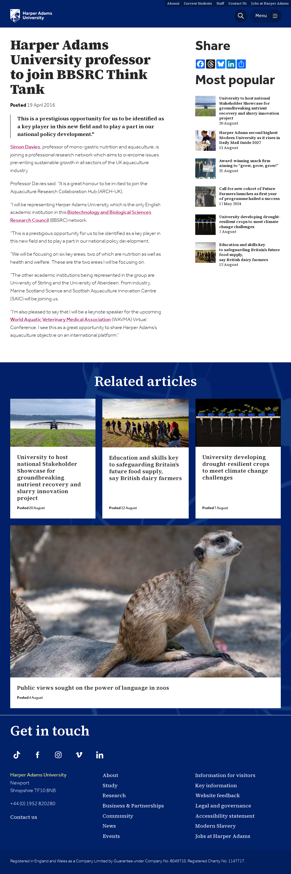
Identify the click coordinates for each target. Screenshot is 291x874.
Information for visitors (225, 775)
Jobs (270, 3)
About (110, 775)
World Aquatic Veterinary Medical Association (60, 320)
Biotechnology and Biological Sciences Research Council (80, 216)
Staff (220, 3)
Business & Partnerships (133, 805)
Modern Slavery (215, 825)
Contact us (23, 817)
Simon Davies (25, 147)
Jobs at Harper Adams (222, 836)
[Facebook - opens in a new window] (37, 754)
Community (118, 815)
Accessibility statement (225, 815)
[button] (241, 16)
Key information (216, 785)
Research (114, 795)
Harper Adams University (38, 775)
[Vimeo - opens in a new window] (79, 754)
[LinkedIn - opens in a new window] (99, 754)
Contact (237, 3)
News (109, 825)
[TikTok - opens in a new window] (16, 754)
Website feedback (217, 795)
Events (111, 836)
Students (198, 3)
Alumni (173, 3)
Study (110, 785)
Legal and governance (223, 805)
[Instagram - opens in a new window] (58, 754)
